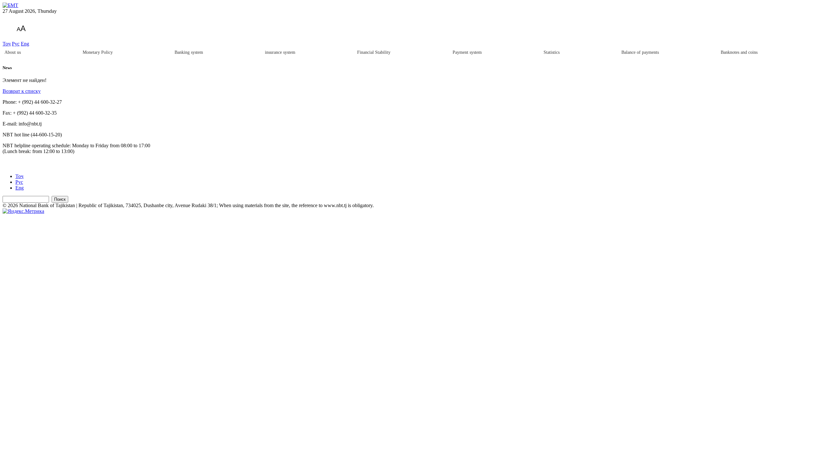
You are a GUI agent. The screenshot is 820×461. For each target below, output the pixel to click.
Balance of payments (640, 52)
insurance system (280, 52)
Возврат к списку (22, 91)
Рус (16, 43)
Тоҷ (7, 43)
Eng (25, 43)
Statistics (552, 52)
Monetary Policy (98, 52)
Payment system (467, 52)
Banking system (189, 52)
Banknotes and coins (739, 52)
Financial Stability (373, 52)
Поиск (60, 199)
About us (12, 52)
